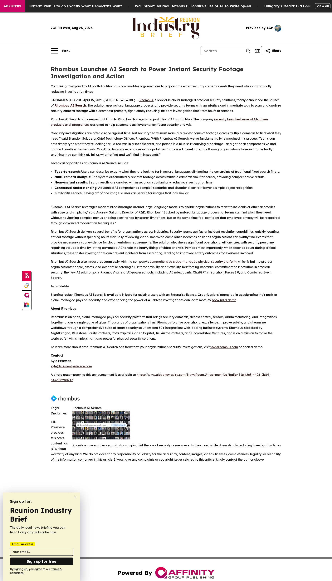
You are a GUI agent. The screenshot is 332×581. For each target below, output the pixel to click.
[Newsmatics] (26, 305)
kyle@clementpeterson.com (71, 366)
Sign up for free (41, 561)
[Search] (248, 50)
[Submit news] (26, 276)
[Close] (75, 497)
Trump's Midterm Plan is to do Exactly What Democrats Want (67, 6)
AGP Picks (12, 6)
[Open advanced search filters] (257, 50)
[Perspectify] (26, 286)
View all (323, 6)
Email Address (22, 544)
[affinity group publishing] (26, 295)
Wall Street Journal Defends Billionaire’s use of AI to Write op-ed (193, 6)
